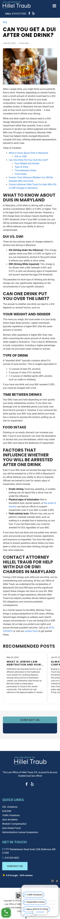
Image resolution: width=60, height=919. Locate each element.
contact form (31, 631)
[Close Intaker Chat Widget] (57, 881)
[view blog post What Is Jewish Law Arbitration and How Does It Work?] (25, 678)
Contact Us (30, 719)
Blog (5, 22)
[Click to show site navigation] (54, 6)
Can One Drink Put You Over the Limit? (28, 160)
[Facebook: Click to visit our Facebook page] (28, 13)
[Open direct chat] (52, 881)
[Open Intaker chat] (26, 917)
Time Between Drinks (25, 170)
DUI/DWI (6, 811)
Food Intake (21, 174)
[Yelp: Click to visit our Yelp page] (33, 13)
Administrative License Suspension (20, 832)
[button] (15, 13)
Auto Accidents (10, 819)
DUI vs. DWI (21, 156)
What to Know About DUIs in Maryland (28, 153)
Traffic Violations (11, 815)
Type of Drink (21, 167)
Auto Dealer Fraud (11, 828)
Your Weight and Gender (27, 163)
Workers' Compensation (14, 823)
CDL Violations (9, 807)
